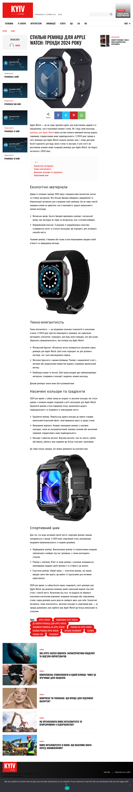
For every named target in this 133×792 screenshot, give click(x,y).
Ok (67, 788)
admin (17, 45)
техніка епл (38, 634)
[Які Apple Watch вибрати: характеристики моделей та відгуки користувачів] (20, 653)
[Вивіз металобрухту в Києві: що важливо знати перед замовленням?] (20, 745)
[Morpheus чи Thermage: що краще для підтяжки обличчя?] (20, 698)
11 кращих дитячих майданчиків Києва (123, 15)
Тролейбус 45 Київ (12, 158)
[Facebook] (58, 115)
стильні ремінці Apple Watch (45, 630)
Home (5, 31)
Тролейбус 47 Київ (11, 131)
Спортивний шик (41, 175)
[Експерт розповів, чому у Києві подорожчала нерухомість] (104, 41)
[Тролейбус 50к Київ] (15, 90)
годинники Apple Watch (67, 619)
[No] (129, 785)
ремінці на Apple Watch (81, 627)
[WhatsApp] (81, 115)
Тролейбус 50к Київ (12, 104)
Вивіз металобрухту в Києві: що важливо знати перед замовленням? (65, 746)
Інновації (115, 37)
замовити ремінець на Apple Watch (49, 627)
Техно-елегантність (42, 168)
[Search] (111, 14)
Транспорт (8, 73)
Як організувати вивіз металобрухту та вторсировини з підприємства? (60, 723)
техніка (90, 630)
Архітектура (121, 11)
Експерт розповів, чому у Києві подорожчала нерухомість (120, 42)
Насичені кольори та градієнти (48, 172)
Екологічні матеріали (43, 165)
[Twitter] (66, 115)
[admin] (12, 45)
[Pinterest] (74, 115)
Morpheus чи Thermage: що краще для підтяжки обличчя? (66, 699)
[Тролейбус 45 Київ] (15, 145)
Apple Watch (44, 619)
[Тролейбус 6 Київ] (15, 63)
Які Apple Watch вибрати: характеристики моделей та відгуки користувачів (67, 654)
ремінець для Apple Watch (42, 132)
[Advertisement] (116, 89)
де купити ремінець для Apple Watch (49, 623)
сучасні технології (72, 630)
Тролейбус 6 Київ (11, 76)
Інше (13, 31)
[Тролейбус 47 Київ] (15, 117)
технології (53, 634)
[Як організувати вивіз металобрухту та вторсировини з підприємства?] (20, 721)
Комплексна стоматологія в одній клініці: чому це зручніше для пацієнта (67, 676)
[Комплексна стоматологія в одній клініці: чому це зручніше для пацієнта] (20, 674)
